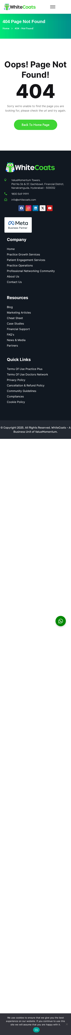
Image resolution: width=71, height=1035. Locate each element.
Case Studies (15, 323)
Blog (10, 307)
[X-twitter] (42, 208)
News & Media (16, 340)
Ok (36, 1029)
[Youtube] (50, 208)
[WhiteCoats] (20, 6)
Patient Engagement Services (26, 260)
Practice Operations (20, 265)
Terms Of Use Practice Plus (24, 369)
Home (7, 28)
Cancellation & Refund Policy (25, 385)
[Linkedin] (35, 208)
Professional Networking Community (31, 271)
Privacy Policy (16, 380)
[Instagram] (28, 208)
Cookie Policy (16, 402)
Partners (12, 345)
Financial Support (18, 329)
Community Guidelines (21, 391)
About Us (13, 276)
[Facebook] (21, 208)
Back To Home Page (35, 125)
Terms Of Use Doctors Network (27, 374)
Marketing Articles (19, 312)
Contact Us (14, 282)
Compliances (15, 396)
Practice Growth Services (23, 254)
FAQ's (10, 334)
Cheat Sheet (15, 318)
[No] (66, 1024)
